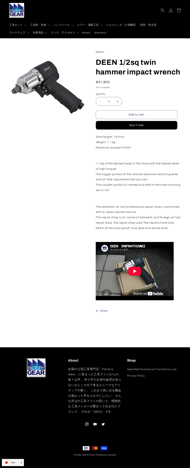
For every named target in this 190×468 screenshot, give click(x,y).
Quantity (100, 94)
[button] (17, 25)
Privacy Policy (136, 376)
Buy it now (137, 125)
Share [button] (104, 311)
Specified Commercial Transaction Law (152, 369)
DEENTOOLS (88, 455)
